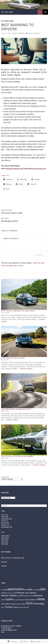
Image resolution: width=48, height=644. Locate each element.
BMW (30, 590)
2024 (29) (4, 540)
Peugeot (13, 604)
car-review (35, 590)
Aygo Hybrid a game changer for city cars (15, 409)
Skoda (18, 604)
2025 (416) (5, 538)
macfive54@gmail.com (9, 630)
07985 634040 (6, 628)
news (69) (4, 517)
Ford (31, 595)
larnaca (21, 600)
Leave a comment (34, 33)
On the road (7, 12)
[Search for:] (24, 506)
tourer (2, 607)
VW (28, 607)
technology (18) (6, 527)
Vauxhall (20, 607)
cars (43, 589)
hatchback (38, 595)
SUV (29, 603)
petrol (8, 604)
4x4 (2, 590)
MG (36, 600)
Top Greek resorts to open (12, 211)
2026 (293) (5, 536)
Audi (5, 590)
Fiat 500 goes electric (9, 220)
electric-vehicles (9, 595)
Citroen (3, 593)
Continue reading (27, 369)
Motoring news (7, 21)
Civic (13, 593)
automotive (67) (6, 519)
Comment (39, 255)
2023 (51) (4, 542)
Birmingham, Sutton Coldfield (11, 626)
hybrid (9, 599)
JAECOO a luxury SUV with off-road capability (17, 456)
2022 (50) (4, 544)
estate (18, 595)
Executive (27, 596)
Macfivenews (19, 33)
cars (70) (4, 515)
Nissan (3, 604)
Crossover (19, 593)
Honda (3, 600)
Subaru (23, 604)
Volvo (24, 607)
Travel (15, 607)
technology (38, 603)
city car (9, 593)
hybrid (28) (5, 523)
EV (22, 595)
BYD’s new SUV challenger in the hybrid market (18, 311)
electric (33, 593)
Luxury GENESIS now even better (13, 358)
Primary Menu (45, 12)
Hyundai (16, 599)
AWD (25, 590)
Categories (5, 477)
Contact (4, 566)
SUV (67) (4, 521)
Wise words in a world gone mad (12, 558)
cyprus (27, 593)
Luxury (26, 600)
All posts (4, 562)
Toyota (8, 607)
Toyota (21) (5, 525)
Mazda (31, 600)
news (41, 599)
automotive (15, 589)
